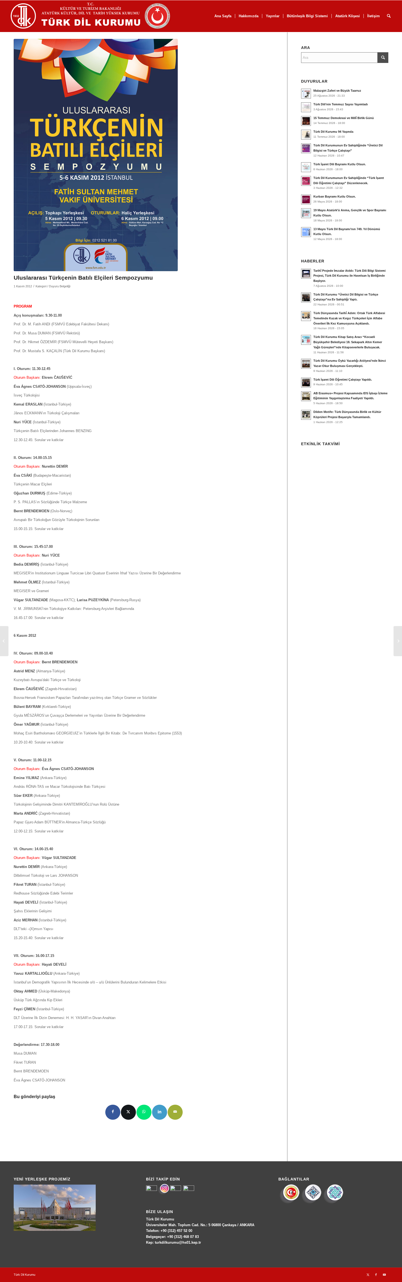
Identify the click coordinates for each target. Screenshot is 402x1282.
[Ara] (388, 16)
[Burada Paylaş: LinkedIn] (159, 1112)
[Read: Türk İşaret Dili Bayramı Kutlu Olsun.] (306, 167)
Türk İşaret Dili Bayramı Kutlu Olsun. (339, 164)
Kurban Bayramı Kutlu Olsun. (334, 196)
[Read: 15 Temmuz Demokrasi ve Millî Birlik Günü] (306, 121)
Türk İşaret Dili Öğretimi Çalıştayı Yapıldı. (342, 379)
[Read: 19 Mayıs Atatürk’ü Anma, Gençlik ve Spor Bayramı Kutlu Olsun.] (306, 213)
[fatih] (96, 155)
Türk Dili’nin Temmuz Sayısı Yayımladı (340, 104)
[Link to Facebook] (376, 1275)
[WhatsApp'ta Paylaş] (144, 1112)
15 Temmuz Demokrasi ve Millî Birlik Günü (343, 118)
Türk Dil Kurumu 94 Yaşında (333, 131)
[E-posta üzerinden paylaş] (175, 1112)
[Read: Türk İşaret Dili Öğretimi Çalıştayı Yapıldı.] (306, 382)
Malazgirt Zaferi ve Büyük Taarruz (337, 90)
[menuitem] (223, 16)
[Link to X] (368, 1275)
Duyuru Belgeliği (59, 286)
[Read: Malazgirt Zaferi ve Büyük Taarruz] (306, 94)
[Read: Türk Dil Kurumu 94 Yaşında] (306, 135)
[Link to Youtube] (384, 1275)
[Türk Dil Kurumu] (102, 16)
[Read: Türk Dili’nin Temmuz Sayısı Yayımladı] (306, 107)
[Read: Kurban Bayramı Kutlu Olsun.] (306, 199)
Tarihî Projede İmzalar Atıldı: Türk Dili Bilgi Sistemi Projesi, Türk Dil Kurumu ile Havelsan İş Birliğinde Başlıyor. (349, 276)
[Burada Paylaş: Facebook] (112, 1112)
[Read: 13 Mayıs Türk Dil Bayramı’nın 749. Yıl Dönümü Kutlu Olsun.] (306, 232)
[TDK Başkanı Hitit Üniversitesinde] (4, 641)
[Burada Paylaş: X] (128, 1112)
